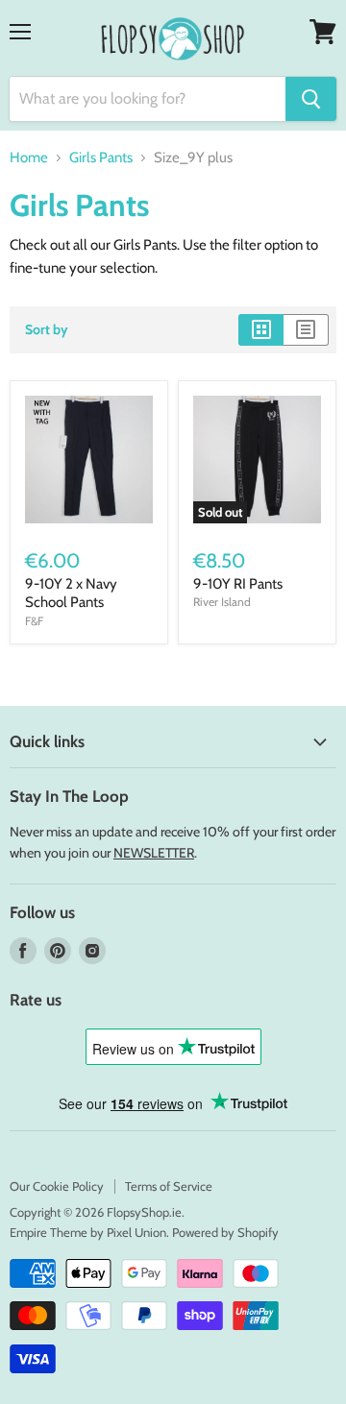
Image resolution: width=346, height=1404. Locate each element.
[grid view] (261, 329)
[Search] (310, 99)
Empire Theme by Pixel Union (88, 1232)
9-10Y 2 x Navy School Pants (71, 593)
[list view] (306, 329)
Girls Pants (101, 158)
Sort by (46, 329)
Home (29, 158)
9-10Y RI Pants (238, 584)
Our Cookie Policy (57, 1186)
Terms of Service (168, 1186)
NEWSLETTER (153, 852)
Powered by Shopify (225, 1232)
